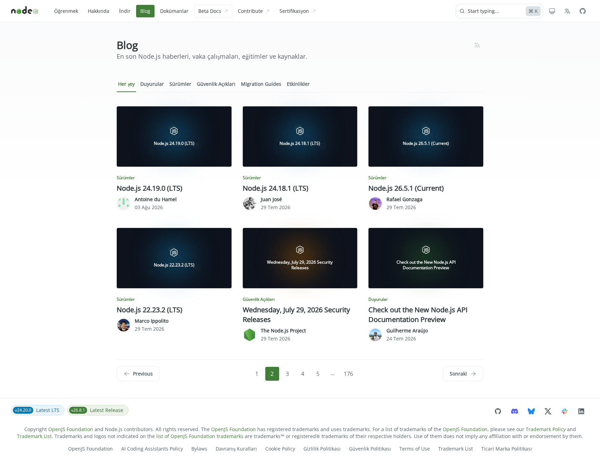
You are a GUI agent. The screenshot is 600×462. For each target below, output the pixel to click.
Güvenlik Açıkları (216, 84)
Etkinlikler (298, 84)
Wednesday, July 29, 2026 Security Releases (296, 314)
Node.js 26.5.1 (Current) (406, 188)
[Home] (25, 11)
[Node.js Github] (582, 11)
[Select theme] (552, 11)
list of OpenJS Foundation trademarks (199, 436)
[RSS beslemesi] (477, 45)
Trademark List (34, 436)
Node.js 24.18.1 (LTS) (275, 188)
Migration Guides (261, 84)
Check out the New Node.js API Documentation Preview (418, 314)
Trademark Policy (546, 429)
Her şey (126, 84)
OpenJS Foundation (70, 429)
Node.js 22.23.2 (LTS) (149, 309)
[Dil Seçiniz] (567, 11)
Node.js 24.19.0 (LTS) (149, 188)
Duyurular (152, 84)
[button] (138, 373)
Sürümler (180, 84)
